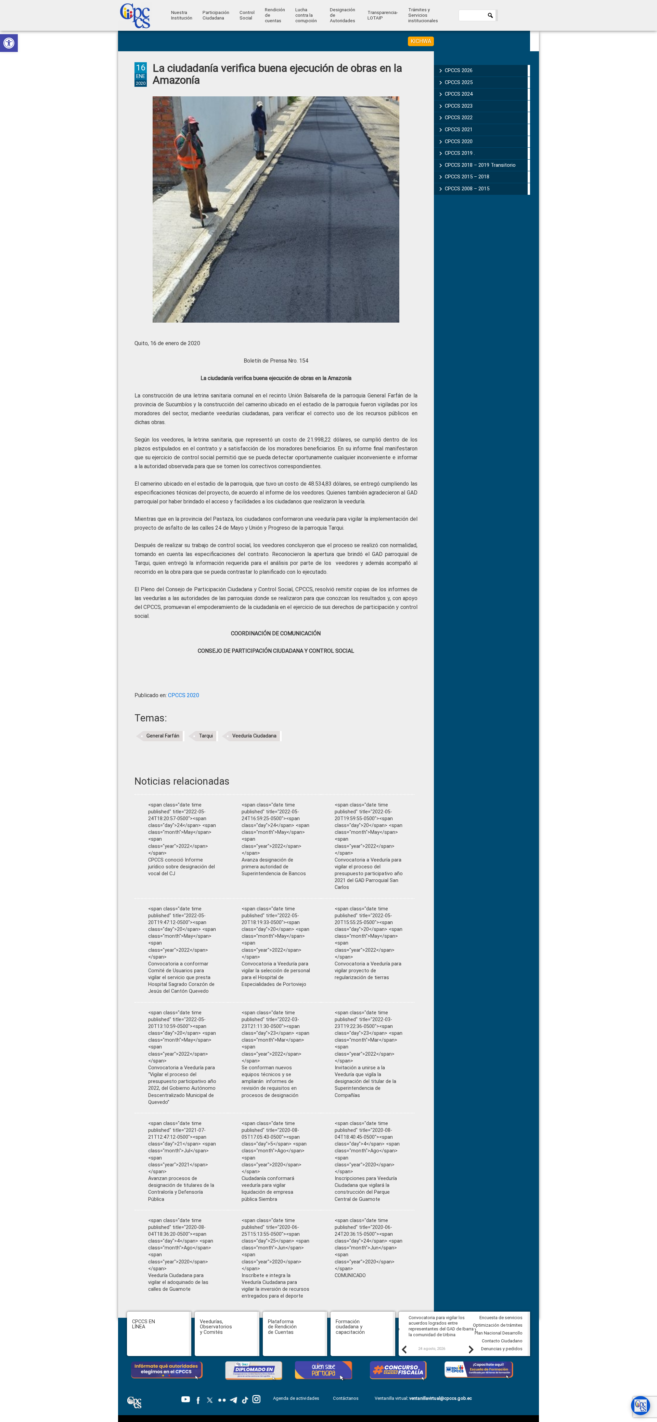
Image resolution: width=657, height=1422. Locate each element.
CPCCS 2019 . (460, 153)
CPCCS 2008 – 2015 (467, 189)
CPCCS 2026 (459, 70)
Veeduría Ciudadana (254, 736)
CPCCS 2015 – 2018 (467, 177)
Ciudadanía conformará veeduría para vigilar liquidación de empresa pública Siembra (268, 1189)
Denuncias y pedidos (502, 1348)
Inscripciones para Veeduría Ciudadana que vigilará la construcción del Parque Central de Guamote (366, 1189)
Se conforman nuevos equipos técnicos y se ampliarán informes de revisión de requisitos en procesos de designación (270, 1081)
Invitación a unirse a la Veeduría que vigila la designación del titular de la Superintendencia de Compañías (365, 1081)
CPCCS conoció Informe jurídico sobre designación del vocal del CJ (181, 867)
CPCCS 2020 (183, 695)
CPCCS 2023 (459, 106)
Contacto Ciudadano (502, 1340)
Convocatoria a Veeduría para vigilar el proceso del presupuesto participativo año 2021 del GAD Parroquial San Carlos (369, 874)
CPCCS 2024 (459, 94)
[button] (9, 43)
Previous (404, 1349)
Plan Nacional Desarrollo (499, 1333)
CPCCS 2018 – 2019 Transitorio (480, 165)
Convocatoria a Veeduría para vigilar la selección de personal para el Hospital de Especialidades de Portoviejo (276, 974)
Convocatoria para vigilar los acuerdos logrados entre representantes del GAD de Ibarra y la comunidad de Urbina (437, 1326)
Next (471, 1349)
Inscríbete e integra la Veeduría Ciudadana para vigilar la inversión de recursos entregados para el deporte (275, 1286)
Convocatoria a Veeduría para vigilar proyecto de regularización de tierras (368, 970)
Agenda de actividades (296, 1398)
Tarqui (206, 736)
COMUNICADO (350, 1275)
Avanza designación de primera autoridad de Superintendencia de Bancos (274, 867)
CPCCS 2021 (459, 129)
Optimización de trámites (498, 1325)
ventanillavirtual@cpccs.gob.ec (440, 1398)
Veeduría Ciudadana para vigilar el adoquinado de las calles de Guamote (178, 1282)
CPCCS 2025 (459, 82)
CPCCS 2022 (459, 117)
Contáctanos (346, 1398)
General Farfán (162, 736)
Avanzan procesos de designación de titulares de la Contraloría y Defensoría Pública (181, 1189)
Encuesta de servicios (501, 1317)
